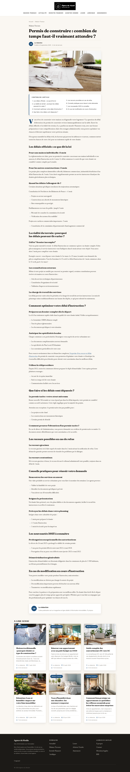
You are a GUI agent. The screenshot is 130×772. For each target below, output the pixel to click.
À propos (90, 610)
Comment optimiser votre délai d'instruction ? (48, 109)
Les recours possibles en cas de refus (80, 100)
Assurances (102, 13)
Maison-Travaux (29, 13)
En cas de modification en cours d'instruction (82, 109)
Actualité (43, 13)
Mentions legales (102, 751)
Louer (82, 13)
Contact (99, 747)
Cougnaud (17, 761)
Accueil (31, 21)
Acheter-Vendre (71, 13)
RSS (97, 754)
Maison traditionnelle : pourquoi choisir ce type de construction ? (26, 650)
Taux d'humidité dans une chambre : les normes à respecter (61, 700)
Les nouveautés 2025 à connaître (78, 106)
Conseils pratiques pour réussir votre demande (83, 103)
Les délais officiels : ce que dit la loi (45, 101)
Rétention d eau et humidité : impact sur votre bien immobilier (26, 700)
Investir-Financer (56, 13)
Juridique (91, 13)
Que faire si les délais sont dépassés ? (46, 112)
